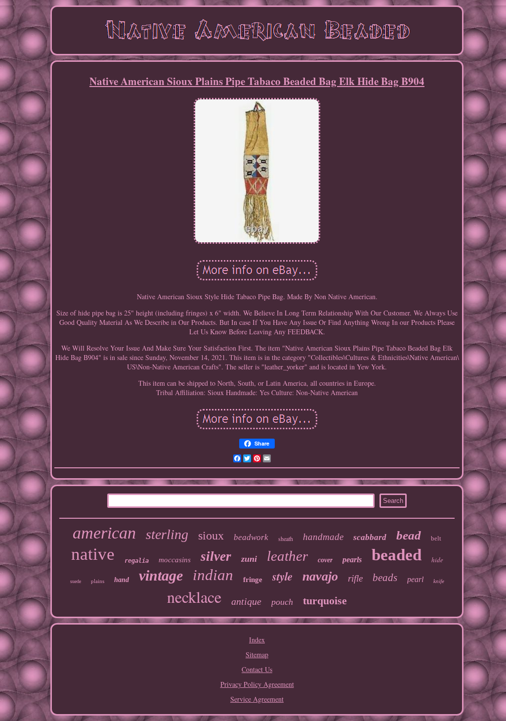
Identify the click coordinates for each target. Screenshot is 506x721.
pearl (415, 579)
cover (325, 560)
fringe (252, 580)
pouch (282, 602)
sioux (211, 535)
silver (216, 556)
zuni (249, 559)
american (104, 533)
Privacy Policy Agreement (257, 684)
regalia (137, 560)
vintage (161, 575)
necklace (194, 596)
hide (437, 559)
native (93, 554)
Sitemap (257, 654)
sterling (167, 534)
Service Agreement (257, 699)
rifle (355, 578)
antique (246, 601)
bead (408, 535)
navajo (320, 576)
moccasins (175, 560)
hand (121, 580)
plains (97, 581)
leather (287, 556)
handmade (323, 537)
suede (75, 581)
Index (257, 639)
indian (213, 575)
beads (385, 578)
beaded (397, 555)
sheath (285, 538)
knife (438, 581)
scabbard (369, 537)
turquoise (325, 600)
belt (436, 538)
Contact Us (257, 669)
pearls (352, 559)
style (282, 576)
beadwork (251, 537)
